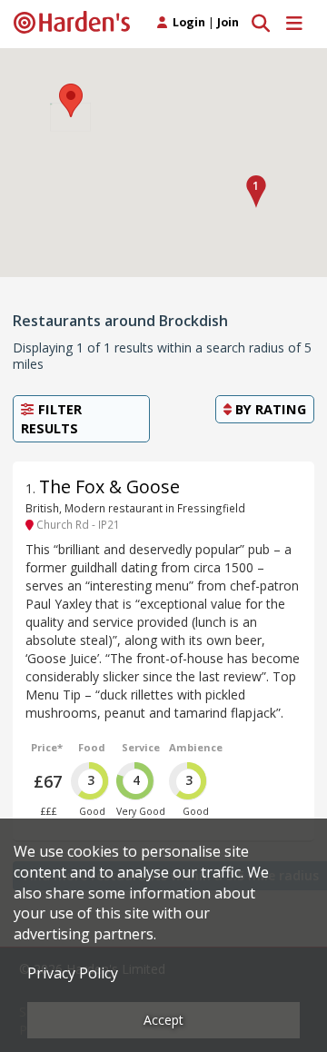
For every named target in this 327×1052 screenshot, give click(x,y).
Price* (47, 747)
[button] (256, 191)
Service (141, 747)
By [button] (269, 409)
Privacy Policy (72, 973)
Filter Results (51, 418)
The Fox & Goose (109, 486)
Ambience (196, 747)
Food (91, 747)
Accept (163, 1019)
